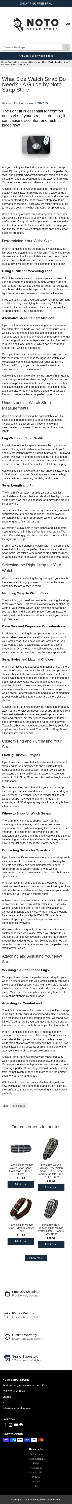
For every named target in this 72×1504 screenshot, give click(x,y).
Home (4, 62)
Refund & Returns (36, 1459)
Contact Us (36, 1472)
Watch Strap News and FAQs (22, 62)
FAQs (36, 1463)
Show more (36, 1258)
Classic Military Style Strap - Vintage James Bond (21, 1228)
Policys (36, 1477)
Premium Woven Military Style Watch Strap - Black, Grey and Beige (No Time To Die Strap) (51, 1171)
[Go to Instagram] (10, 1425)
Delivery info (36, 1454)
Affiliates (36, 1481)
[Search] (66, 47)
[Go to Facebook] (5, 1425)
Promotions (36, 1468)
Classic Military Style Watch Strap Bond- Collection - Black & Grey (21, 1169)
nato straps (18, 1105)
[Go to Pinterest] (21, 1425)
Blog (36, 1486)
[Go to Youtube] (16, 1425)
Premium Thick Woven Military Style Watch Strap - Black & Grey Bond (51, 1229)
